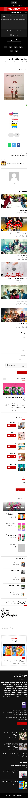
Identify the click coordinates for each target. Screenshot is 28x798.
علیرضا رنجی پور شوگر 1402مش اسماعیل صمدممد (16, 233)
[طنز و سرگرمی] (23, 579)
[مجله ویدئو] (14, 9)
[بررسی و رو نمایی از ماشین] (23, 587)
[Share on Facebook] (18, 145)
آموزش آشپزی (13, 422)
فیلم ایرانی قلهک (23, 210)
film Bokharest (23, 324)
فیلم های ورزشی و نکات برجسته (12, 593)
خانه (26, 12)
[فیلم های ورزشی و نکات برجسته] (23, 595)
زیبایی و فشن (13, 432)
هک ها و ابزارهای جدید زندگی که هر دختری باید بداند (9, 524)
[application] (14, 21)
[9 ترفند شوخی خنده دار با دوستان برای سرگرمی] (21, 537)
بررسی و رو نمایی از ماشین (13, 585)
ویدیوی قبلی (24, 153)
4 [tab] (12, 410)
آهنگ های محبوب (15, 570)
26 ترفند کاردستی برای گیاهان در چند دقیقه (15, 398)
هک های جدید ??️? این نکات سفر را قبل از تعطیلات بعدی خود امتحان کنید (10, 514)
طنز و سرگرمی (16, 578)
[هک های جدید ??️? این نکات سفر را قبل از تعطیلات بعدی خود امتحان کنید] (21, 516)
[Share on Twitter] (14, 145)
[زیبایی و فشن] (21, 436)
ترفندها (14, 443)
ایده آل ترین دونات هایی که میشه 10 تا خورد (14, 5)
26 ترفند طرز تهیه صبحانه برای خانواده (19, 155)
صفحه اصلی (22, 724)
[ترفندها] (21, 446)
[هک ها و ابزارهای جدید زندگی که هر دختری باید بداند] (21, 527)
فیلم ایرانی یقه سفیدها (22, 301)
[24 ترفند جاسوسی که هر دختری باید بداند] (23, 785)
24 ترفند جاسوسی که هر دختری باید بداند (10, 782)
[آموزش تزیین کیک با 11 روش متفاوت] (14, 506)
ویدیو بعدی (3, 159)
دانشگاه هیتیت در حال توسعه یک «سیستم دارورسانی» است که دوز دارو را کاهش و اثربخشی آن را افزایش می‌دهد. (10, 745)
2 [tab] (15, 410)
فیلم (22, 12)
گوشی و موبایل (13, 464)
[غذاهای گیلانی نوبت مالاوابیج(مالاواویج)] (3, 163)
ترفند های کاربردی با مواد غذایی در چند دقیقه (9, 545)
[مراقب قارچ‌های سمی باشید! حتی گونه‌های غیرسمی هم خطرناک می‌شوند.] (23, 736)
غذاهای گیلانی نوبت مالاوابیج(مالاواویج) (15, 163)
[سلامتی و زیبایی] (21, 457)
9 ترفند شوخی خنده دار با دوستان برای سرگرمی (11, 535)
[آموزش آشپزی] (21, 425)
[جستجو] (2, 9)
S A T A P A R (9, 795)
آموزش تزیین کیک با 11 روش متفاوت (15, 507)
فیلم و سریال (16, 563)
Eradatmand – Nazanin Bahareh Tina (17, 278)
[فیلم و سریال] (23, 564)
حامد (25, 62)
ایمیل (23, 482)
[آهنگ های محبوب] (23, 572)
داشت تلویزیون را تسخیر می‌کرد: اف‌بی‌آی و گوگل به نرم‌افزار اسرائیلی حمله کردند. (14, 754)
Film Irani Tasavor (22, 256)
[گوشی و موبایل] (21, 467)
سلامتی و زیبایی (12, 453)
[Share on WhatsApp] (9, 145)
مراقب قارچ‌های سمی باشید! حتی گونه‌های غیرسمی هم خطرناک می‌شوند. (11, 734)
